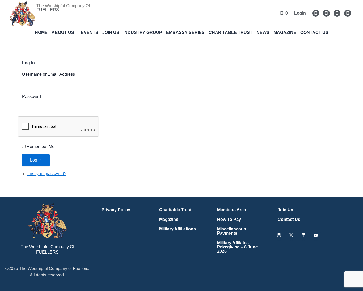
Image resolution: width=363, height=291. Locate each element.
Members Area (231, 210)
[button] (64, 32)
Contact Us (314, 32)
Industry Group (142, 32)
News (262, 32)
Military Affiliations (177, 229)
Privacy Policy (116, 210)
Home (41, 32)
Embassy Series (185, 32)
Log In (36, 160)
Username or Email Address (48, 74)
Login (300, 13)
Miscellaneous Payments (231, 231)
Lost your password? (46, 173)
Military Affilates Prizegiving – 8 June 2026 (237, 247)
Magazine (284, 32)
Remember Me (40, 146)
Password (31, 96)
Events (89, 32)
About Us (63, 32)
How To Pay (229, 219)
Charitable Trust (230, 32)
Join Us (110, 32)
